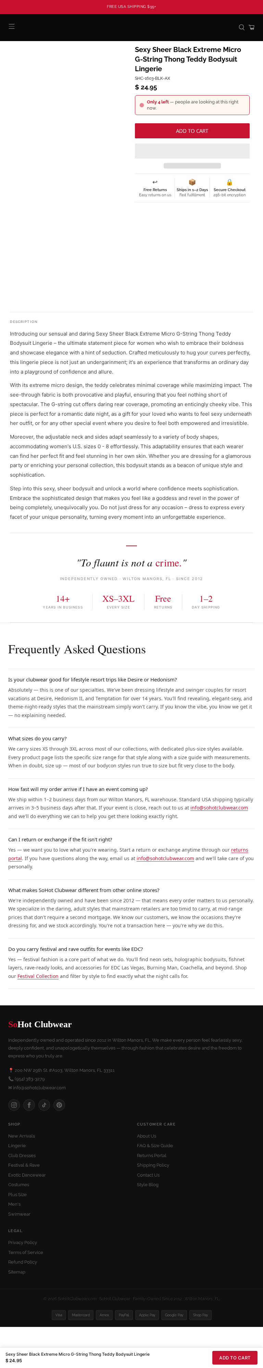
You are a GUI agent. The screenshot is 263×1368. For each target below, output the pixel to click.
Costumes (18, 1184)
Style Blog (148, 1184)
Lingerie (17, 1145)
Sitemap (16, 1272)
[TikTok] (44, 1105)
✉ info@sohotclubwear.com (37, 1087)
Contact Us (148, 1175)
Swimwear (19, 1214)
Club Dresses (22, 1155)
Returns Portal (151, 1155)
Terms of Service (25, 1252)
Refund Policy (22, 1262)
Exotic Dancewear (27, 1175)
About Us (146, 1136)
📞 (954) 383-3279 (26, 1078)
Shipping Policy (153, 1165)
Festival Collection (38, 976)
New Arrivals (21, 1136)
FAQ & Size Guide (155, 1145)
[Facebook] (29, 1105)
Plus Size (17, 1194)
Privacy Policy (22, 1242)
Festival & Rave (24, 1165)
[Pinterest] (59, 1105)
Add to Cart (235, 1357)
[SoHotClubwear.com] (131, 27)
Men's (14, 1204)
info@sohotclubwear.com (219, 807)
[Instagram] (14, 1105)
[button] (192, 151)
